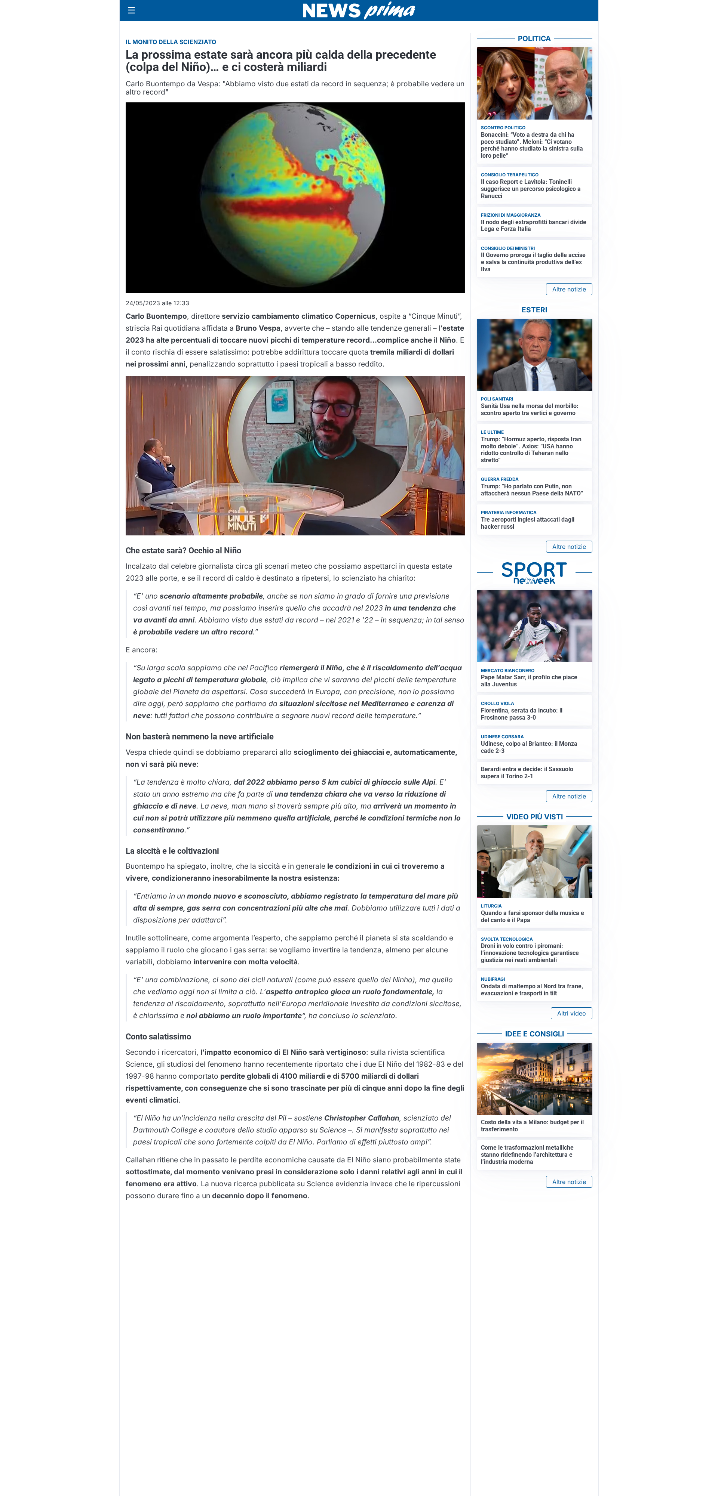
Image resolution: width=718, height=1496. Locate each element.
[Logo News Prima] (359, 10)
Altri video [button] (571, 1013)
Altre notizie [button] (569, 289)
